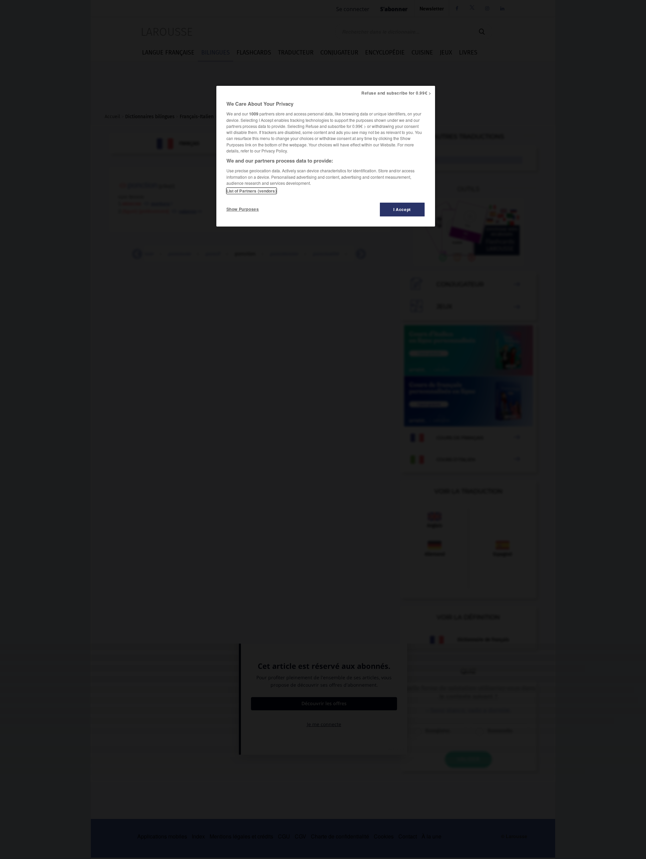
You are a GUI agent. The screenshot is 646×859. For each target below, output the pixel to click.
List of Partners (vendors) (251, 191)
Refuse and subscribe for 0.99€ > (396, 93)
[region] (325, 156)
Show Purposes (242, 209)
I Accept (402, 209)
